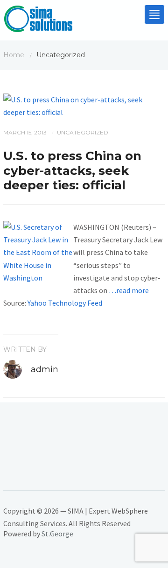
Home (13, 55)
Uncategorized (82, 132)
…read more (129, 290)
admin (44, 369)
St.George (57, 533)
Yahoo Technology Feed (65, 302)
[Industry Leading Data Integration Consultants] (38, 21)
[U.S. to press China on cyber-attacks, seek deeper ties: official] (84, 105)
